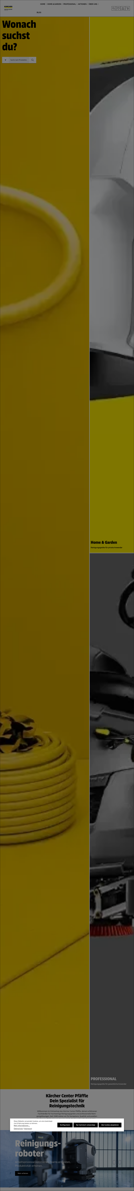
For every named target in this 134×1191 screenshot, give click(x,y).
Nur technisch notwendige (85, 1125)
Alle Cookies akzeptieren (110, 1125)
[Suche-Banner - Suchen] (32, 60)
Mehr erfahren (23, 1173)
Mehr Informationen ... (22, 1126)
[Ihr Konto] (123, 8)
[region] (67, 1158)
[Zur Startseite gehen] (8, 8)
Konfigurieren (65, 1125)
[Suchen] (114, 8)
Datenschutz (18, 1129)
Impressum (28, 1129)
